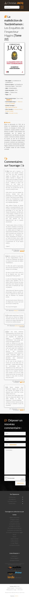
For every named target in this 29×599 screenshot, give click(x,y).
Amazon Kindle (18, 109)
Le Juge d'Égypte (14, 543)
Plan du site (20, 589)
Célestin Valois (12, 503)
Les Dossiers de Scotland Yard (14, 530)
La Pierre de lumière (14, 521)
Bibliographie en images (11, 589)
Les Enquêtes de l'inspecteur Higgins (14, 532)
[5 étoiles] (16, 444)
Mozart (14, 534)
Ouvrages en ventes (14, 560)
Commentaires (18, 588)
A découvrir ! (15, 556)
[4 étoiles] (14, 444)
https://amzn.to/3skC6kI (11, 107)
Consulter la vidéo (13, 113)
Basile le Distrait (14, 538)
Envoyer (20, 483)
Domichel (22, 250)
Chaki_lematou (20, 409)
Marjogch (16, 310)
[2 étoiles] (11, 444)
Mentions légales (10, 588)
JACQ (15, 2)
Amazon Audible (9, 111)
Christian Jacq (12, 497)
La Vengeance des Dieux (14, 526)
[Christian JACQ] (13, 585)
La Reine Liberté (14, 541)
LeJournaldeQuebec (19, 325)
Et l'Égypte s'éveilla (14, 519)
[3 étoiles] (13, 444)
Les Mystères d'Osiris (15, 545)
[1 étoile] (10, 444)
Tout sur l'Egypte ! (14, 558)
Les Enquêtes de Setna (14, 524)
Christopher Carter (12, 501)
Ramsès (14, 536)
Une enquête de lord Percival (14, 528)
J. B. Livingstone (12, 499)
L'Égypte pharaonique (14, 517)
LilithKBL (22, 381)
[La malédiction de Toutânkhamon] (14, 58)
